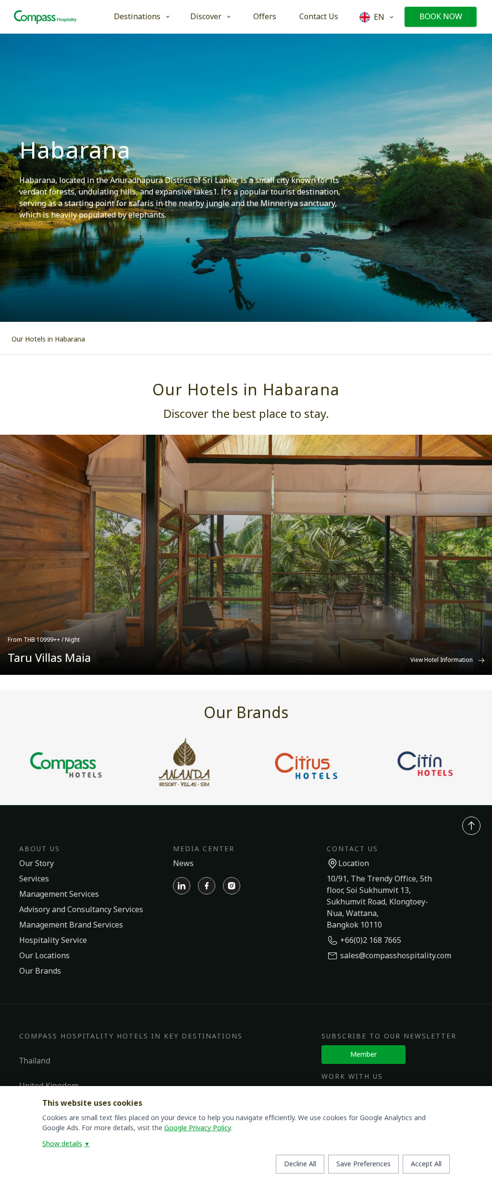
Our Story (36, 863)
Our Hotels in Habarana (48, 339)
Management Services (59, 894)
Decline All (300, 1164)
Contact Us (318, 17)
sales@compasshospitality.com (395, 956)
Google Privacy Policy (197, 1128)
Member (363, 1055)
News (183, 863)
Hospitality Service (53, 940)
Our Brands (40, 971)
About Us (39, 849)
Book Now (440, 17)
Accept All (426, 1164)
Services (34, 879)
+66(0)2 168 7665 (370, 940)
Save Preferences (363, 1164)
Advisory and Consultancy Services (81, 910)
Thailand (34, 1060)
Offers (264, 17)
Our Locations (44, 956)
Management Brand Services (71, 925)
